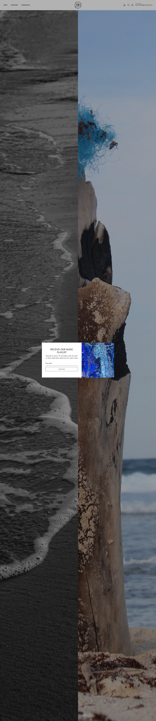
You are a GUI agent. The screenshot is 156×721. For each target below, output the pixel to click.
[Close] (112, 345)
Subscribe (61, 369)
